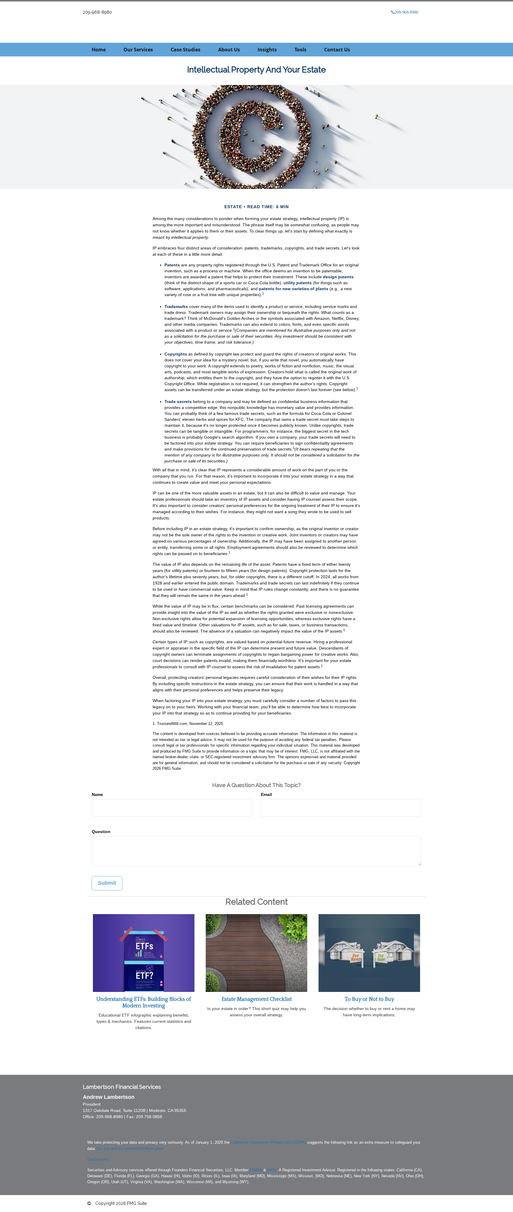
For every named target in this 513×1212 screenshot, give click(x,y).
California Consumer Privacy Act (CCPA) (268, 1142)
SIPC (272, 1169)
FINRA (256, 1169)
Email (266, 794)
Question (101, 831)
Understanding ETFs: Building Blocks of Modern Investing (143, 1002)
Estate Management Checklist (256, 999)
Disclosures (98, 1159)
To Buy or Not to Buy (369, 999)
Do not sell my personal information (130, 1148)
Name (97, 794)
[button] (138, 49)
